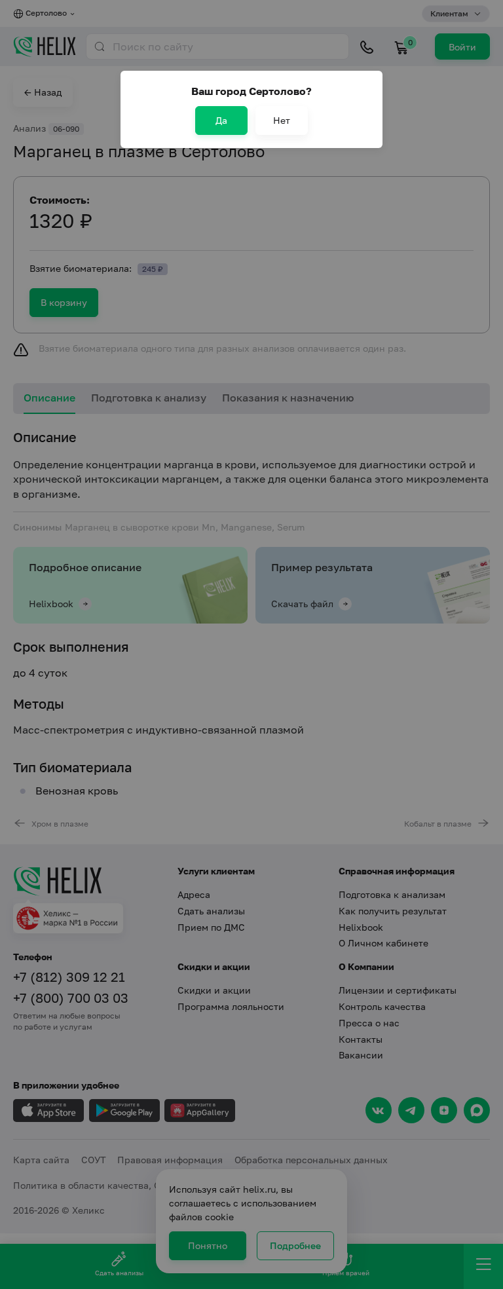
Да (221, 120)
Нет (281, 120)
